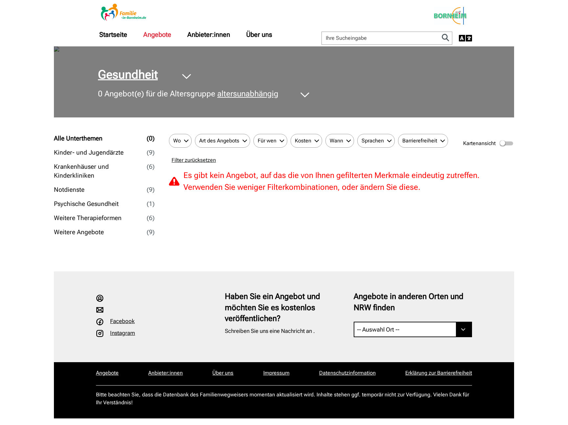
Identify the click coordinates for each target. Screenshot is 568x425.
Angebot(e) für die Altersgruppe (188, 93)
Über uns (259, 34)
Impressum (276, 373)
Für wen (267, 141)
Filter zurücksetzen (194, 160)
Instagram (122, 333)
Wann (336, 141)
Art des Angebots (219, 141)
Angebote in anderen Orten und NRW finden (408, 302)
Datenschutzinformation (347, 373)
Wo (177, 141)
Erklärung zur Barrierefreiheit (438, 373)
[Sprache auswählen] (465, 38)
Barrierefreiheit (419, 141)
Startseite (113, 34)
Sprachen (373, 141)
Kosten (303, 141)
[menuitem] (113, 34)
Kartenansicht (479, 143)
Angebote (157, 34)
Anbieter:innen (208, 34)
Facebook (122, 321)
